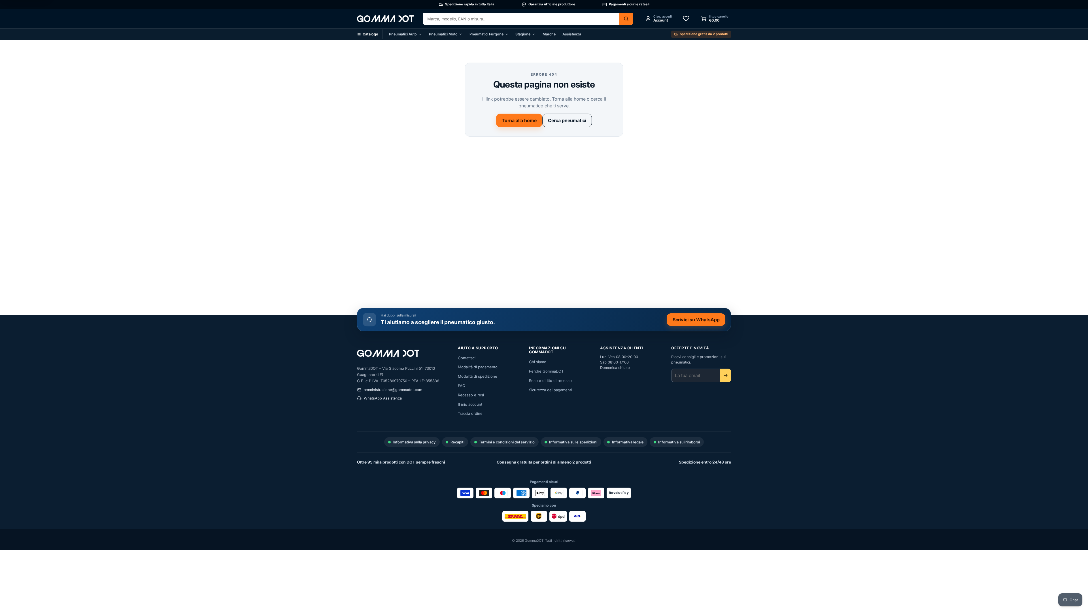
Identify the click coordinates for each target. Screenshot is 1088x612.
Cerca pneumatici (567, 120)
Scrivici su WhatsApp (699, 321)
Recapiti (457, 442)
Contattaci (466, 358)
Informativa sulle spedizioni (573, 442)
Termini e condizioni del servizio (507, 442)
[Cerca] (626, 19)
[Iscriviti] (725, 375)
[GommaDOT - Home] (385, 18)
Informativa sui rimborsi (679, 442)
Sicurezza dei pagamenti (550, 390)
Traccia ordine (470, 413)
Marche (549, 34)
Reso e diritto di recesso (550, 380)
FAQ (461, 385)
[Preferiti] (686, 19)
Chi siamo (537, 362)
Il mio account (470, 404)
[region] (544, 4)
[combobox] (521, 19)
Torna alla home (519, 120)
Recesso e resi (471, 395)
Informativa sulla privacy (414, 442)
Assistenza (571, 34)
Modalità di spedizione (477, 376)
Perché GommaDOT (546, 371)
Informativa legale (628, 442)
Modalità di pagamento (478, 367)
